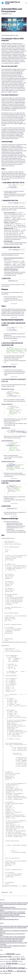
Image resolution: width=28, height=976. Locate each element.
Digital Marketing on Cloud (12, 2)
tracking (5, 973)
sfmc (26, 968)
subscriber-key (21, 971)
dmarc (23, 959)
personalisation (2, 963)
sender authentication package (12, 968)
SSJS (10, 892)
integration (15, 961)
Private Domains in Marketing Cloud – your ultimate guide (12, 911)
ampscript (10, 954)
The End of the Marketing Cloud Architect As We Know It (12, 938)
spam (1, 971)
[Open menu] (26, 3)
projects (1, 965)
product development (22, 963)
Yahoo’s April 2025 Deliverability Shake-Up (9, 919)
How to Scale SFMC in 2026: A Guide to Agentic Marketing (12, 913)
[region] (14, 591)
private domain (12, 963)
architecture (18, 954)
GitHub (20, 642)
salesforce (9, 965)
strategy (14, 971)
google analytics (8, 961)
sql (6, 971)
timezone (1, 973)
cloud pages (2, 959)
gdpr (4, 961)
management (20, 961)
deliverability (12, 959)
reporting (5, 965)
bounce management (16, 956)
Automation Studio (6, 956)
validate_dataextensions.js (7, 642)
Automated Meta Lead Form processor (11, 10)
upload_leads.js (5, 885)
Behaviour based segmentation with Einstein (10, 914)
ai (5, 954)
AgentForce (2, 954)
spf (4, 971)
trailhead (9, 973)
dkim (18, 959)
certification (22, 956)
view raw (24, 642)
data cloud (7, 959)
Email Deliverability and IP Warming (7, 907)
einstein (1, 961)
